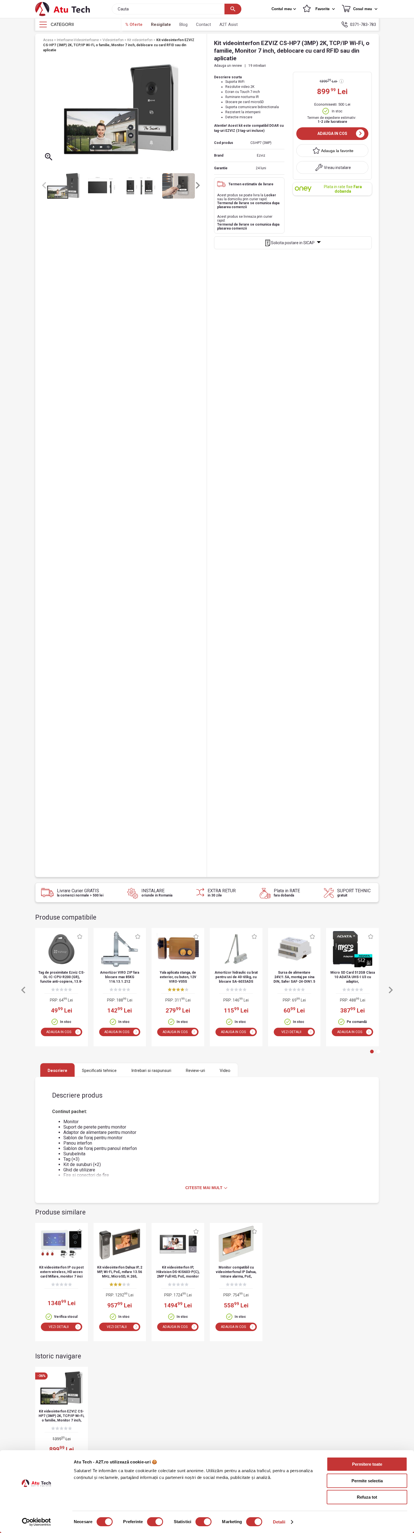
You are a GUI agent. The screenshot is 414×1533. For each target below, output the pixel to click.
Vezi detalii (291, 1032)
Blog (183, 24)
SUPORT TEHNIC (354, 892)
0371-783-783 (363, 24)
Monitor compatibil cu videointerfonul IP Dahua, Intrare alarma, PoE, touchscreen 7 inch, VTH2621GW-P (236, 1272)
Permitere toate (367, 1464)
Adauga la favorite (337, 150)
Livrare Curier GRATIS (80, 892)
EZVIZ (230, 131)
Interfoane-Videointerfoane (78, 40)
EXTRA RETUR (222, 892)
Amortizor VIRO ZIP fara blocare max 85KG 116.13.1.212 (119, 977)
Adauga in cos (332, 133)
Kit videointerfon (140, 40)
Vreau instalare (337, 167)
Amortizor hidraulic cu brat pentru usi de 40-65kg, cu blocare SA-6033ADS (236, 977)
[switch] (155, 1521)
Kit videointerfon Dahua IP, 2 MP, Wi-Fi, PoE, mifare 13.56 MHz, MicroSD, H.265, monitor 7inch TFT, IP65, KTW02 (119, 1272)
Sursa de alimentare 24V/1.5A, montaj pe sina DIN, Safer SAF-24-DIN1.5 (294, 977)
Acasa (48, 40)
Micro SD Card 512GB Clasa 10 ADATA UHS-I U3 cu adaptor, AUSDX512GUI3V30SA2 (352, 977)
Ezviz (261, 155)
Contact (203, 24)
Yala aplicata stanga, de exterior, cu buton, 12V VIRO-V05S (178, 977)
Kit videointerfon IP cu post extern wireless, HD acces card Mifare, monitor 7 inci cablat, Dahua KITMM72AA (61, 1272)
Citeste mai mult (203, 1187)
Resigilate (161, 24)
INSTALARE (156, 892)
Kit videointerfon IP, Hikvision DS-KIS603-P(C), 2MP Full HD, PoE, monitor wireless (177, 1272)
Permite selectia (367, 1480)
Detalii (279, 1521)
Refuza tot (367, 1497)
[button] (284, 9)
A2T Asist (228, 24)
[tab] (372, 1051)
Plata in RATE (287, 892)
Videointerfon (113, 40)
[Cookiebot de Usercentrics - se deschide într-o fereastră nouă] (36, 1522)
